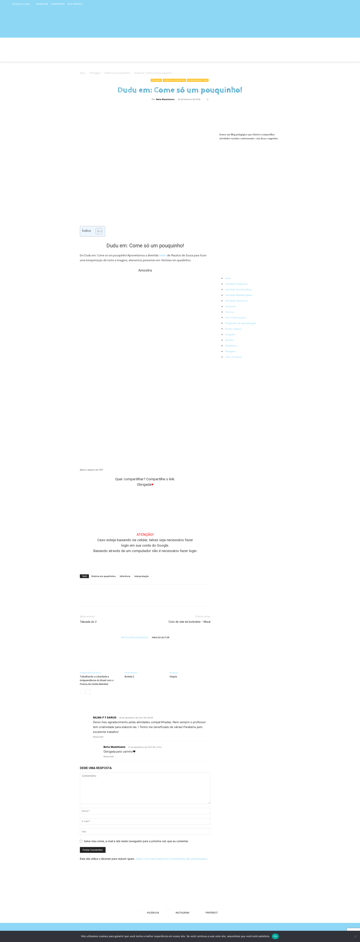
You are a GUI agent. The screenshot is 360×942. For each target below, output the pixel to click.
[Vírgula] (190, 655)
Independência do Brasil (90, 672)
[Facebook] (331, 4)
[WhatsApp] (184, 107)
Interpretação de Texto (197, 80)
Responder (98, 736)
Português (95, 73)
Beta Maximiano (165, 99)
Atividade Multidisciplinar (238, 295)
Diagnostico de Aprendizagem (240, 323)
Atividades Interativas (236, 300)
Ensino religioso (233, 329)
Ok (275, 936)
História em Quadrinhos (117, 73)
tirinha (162, 255)
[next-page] (88, 691)
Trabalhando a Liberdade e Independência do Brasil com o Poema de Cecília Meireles (97, 680)
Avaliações (230, 306)
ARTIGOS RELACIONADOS (134, 637)
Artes (228, 278)
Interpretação (141, 576)
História (229, 340)
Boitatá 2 (129, 676)
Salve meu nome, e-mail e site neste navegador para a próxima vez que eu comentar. (136, 841)
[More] (193, 107)
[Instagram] (338, 4)
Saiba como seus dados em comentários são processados (171, 858)
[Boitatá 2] (145, 655)
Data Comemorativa (235, 317)
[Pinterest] (345, 4)
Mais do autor (160, 637)
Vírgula (173, 676)
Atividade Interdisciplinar (238, 289)
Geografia (230, 334)
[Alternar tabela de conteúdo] (97, 231)
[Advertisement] (145, 561)
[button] (275, 57)
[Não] (355, 936)
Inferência (125, 576)
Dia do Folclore (131, 672)
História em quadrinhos (103, 576)
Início (83, 73)
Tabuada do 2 (88, 621)
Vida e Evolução (233, 357)
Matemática (231, 345)
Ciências (229, 312)
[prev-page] (82, 691)
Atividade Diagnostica (236, 284)
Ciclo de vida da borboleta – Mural (189, 621)
